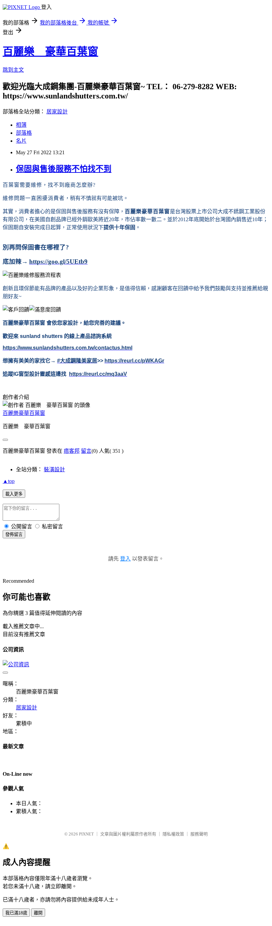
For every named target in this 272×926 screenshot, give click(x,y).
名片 (21, 141)
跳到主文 (13, 70)
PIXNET (86, 833)
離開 (38, 912)
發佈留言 (14, 534)
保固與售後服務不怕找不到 (63, 169)
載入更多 (14, 494)
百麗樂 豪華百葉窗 (50, 51)
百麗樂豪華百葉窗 (24, 413)
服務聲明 (199, 833)
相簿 (21, 125)
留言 (86, 451)
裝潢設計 (54, 469)
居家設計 (57, 111)
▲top (9, 481)
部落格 (24, 133)
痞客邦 (72, 451)
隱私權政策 (173, 833)
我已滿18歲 (16, 912)
